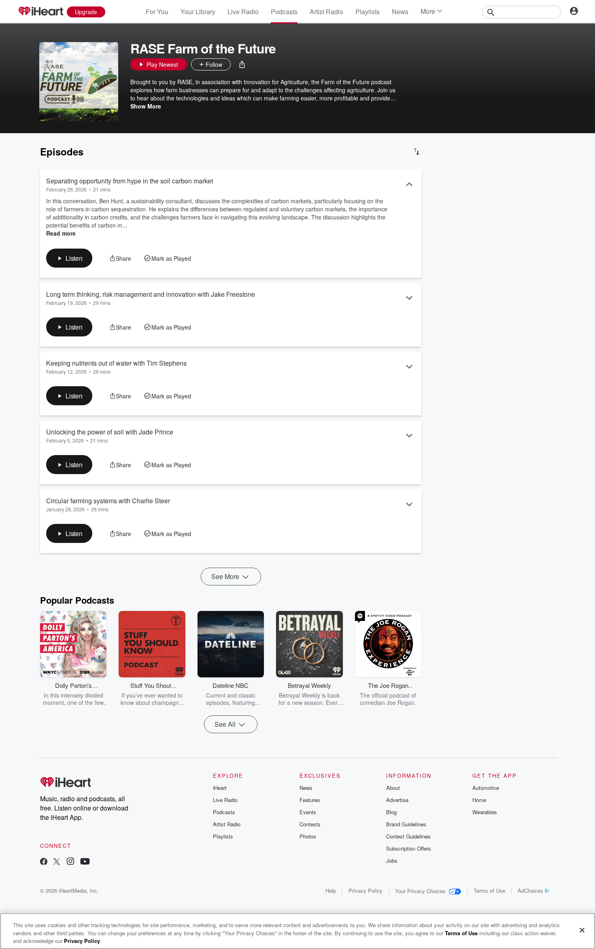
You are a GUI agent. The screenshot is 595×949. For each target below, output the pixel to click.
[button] (242, 64)
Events (308, 812)
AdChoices (530, 890)
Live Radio (243, 11)
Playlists (367, 11)
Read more (61, 233)
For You (157, 11)
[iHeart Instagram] (70, 862)
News (400, 11)
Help (330, 890)
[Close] (582, 930)
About (393, 788)
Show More (145, 106)
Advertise (397, 800)
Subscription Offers (408, 848)
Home (479, 800)
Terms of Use (489, 890)
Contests (310, 824)
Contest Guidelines (408, 836)
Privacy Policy (365, 890)
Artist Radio (326, 11)
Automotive (485, 788)
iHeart (220, 788)
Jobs (391, 860)
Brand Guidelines (406, 824)
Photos (308, 836)
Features (310, 800)
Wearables (484, 812)
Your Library (198, 11)
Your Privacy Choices (420, 891)
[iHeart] (40, 12)
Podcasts (284, 11)
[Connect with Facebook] (43, 862)
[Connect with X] (56, 862)
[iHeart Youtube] (85, 862)
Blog (391, 812)
